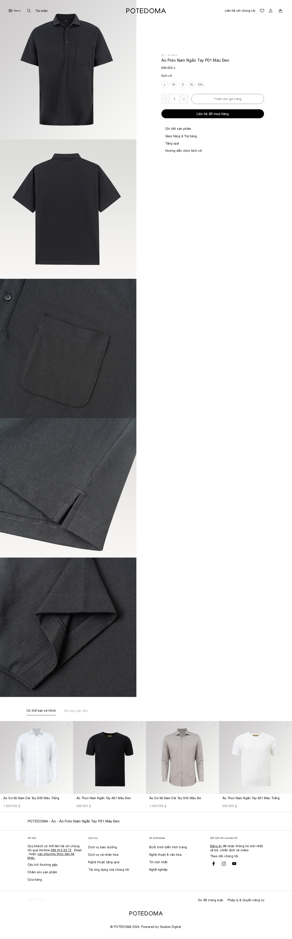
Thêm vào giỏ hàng (228, 99)
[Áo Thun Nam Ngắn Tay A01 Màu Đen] (109, 757)
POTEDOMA (38, 821)
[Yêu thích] (262, 10)
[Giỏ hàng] (280, 10)
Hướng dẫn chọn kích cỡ (183, 150)
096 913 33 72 (61, 850)
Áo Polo (172, 55)
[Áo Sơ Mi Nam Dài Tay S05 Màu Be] (182, 757)
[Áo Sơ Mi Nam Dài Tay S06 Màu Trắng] (36, 757)
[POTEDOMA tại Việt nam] (146, 10)
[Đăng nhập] (270, 10)
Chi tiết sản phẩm (178, 128)
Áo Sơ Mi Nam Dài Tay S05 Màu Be (175, 798)
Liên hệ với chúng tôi (240, 10)
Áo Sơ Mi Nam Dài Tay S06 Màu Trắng (31, 798)
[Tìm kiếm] (36, 11)
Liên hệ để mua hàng (212, 114)
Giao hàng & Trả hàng (181, 136)
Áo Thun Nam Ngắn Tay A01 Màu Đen (104, 798)
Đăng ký (216, 846)
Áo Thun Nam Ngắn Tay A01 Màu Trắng (251, 798)
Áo (162, 55)
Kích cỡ (166, 75)
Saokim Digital (170, 927)
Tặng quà (172, 143)
